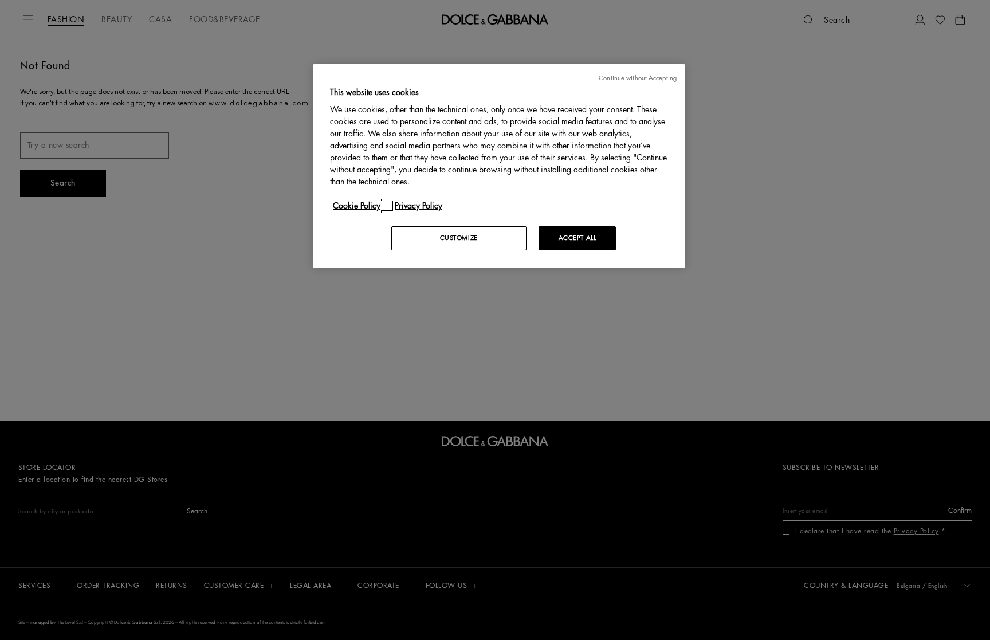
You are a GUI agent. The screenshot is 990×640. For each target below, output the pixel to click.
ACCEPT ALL (577, 238)
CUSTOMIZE (459, 238)
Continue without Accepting (638, 78)
